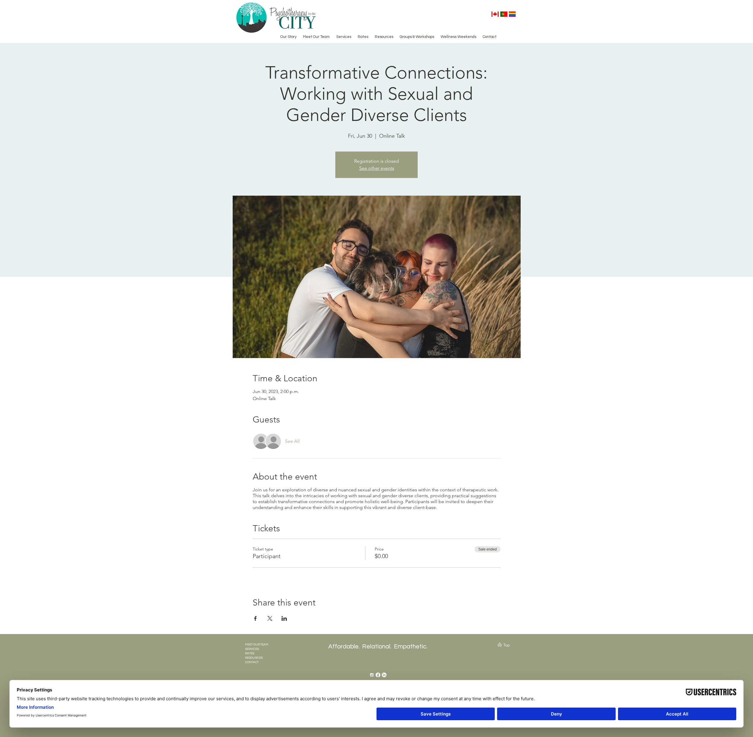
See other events (376, 168)
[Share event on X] (270, 618)
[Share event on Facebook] (255, 618)
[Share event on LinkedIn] (284, 618)
